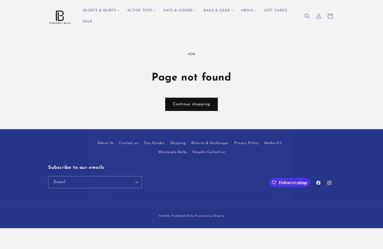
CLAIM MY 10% (192, 178)
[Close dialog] (286, 64)
